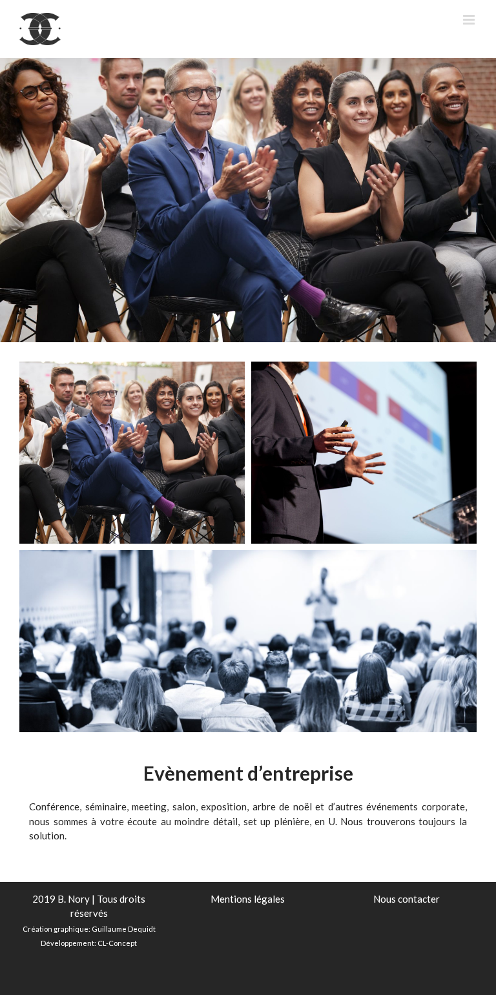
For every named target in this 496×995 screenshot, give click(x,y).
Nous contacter (406, 899)
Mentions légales (248, 899)
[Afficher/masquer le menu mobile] (470, 19)
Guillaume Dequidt (124, 929)
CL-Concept (117, 943)
